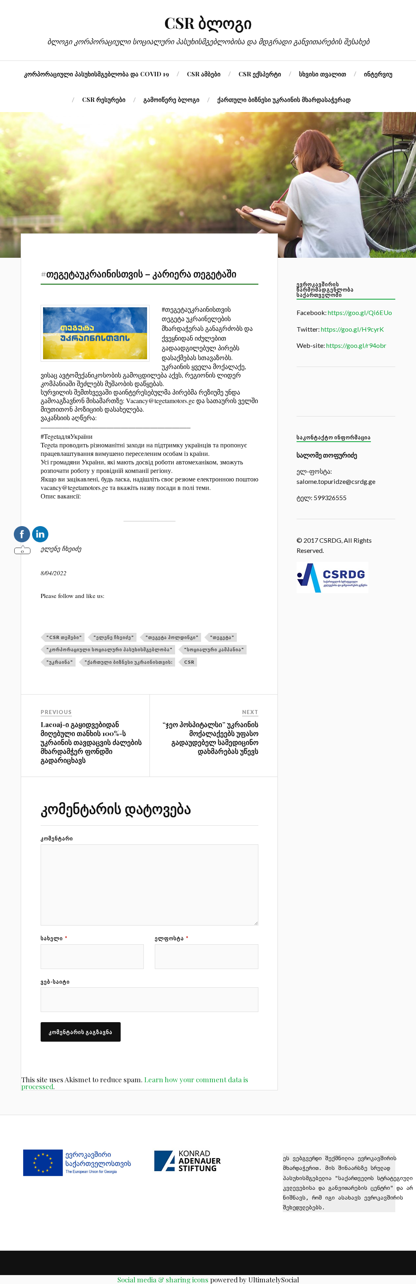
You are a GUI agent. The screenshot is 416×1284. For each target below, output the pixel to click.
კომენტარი (57, 838)
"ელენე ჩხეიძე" (113, 637)
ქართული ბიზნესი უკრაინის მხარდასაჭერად (284, 99)
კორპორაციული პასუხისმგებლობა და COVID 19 (96, 73)
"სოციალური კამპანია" (214, 649)
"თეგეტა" (222, 637)
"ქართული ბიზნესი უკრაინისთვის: (128, 662)
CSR (189, 662)
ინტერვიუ (378, 73)
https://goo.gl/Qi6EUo (360, 312)
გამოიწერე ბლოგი (171, 99)
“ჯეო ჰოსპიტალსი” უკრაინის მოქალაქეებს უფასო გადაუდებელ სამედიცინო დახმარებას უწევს (210, 737)
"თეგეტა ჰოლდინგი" (172, 637)
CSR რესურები (104, 99)
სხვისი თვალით (322, 73)
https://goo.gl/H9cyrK (352, 329)
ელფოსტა (171, 938)
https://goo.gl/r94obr (356, 345)
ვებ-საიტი (55, 981)
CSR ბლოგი (208, 22)
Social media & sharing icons (162, 1279)
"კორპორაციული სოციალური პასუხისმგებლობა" (109, 649)
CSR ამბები (204, 73)
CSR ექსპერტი (259, 73)
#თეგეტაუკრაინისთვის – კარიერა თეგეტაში (138, 273)
